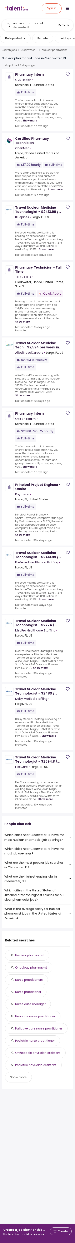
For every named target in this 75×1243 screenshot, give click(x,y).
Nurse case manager (30, 1004)
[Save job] (68, 74)
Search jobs (9, 50)
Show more (29, 120)
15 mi (61, 25)
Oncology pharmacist (31, 967)
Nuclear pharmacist (29, 955)
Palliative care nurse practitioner (38, 1028)
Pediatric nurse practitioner (35, 1041)
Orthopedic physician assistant (37, 1053)
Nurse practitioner (28, 992)
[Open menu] (67, 8)
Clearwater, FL (29, 50)
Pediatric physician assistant (35, 1065)
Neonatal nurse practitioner (35, 1016)
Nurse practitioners (29, 980)
